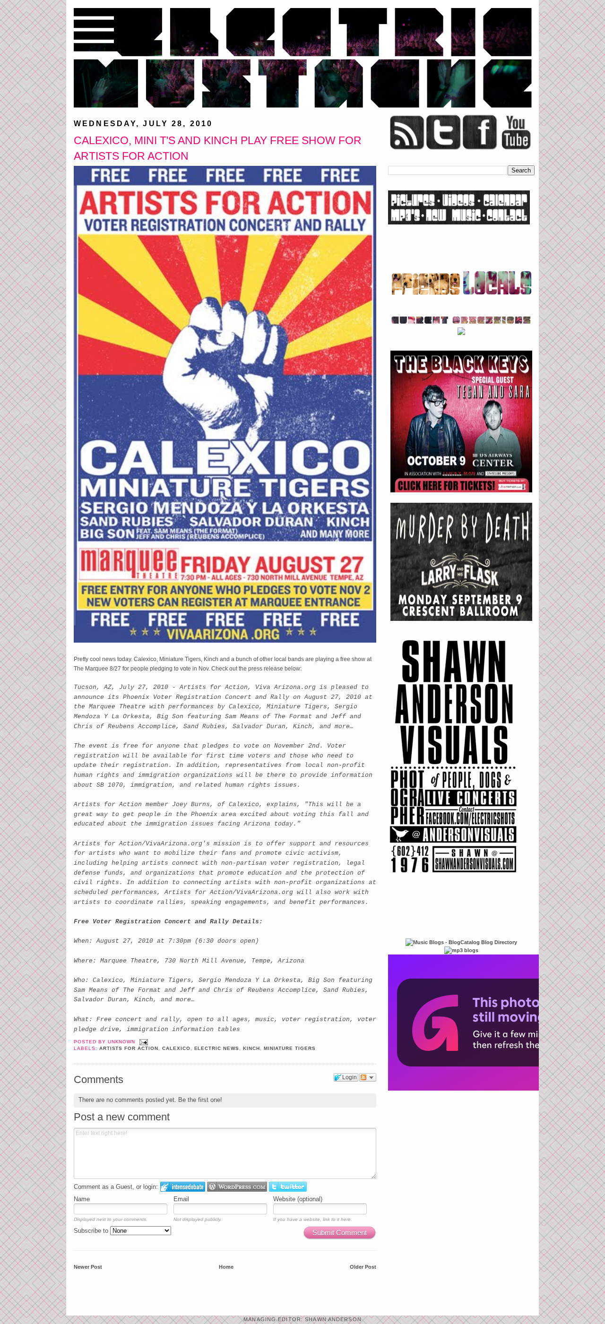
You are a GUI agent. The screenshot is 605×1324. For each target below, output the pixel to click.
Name (82, 1199)
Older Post (363, 1267)
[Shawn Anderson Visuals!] (453, 876)
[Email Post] (142, 1041)
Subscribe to (92, 1230)
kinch (251, 1048)
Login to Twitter (288, 1187)
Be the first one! (200, 1099)
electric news (216, 1048)
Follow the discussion (367, 1077)
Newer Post (88, 1267)
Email (181, 1199)
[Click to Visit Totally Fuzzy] (490, 1089)
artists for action (128, 1048)
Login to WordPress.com (237, 1187)
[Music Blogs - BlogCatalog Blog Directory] (461, 942)
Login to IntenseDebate (182, 1187)
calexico (176, 1048)
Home (226, 1267)
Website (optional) (297, 1199)
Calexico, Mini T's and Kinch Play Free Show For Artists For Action (218, 148)
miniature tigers (290, 1048)
